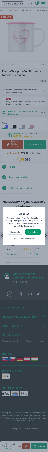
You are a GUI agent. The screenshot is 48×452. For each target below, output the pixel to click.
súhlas (25, 221)
